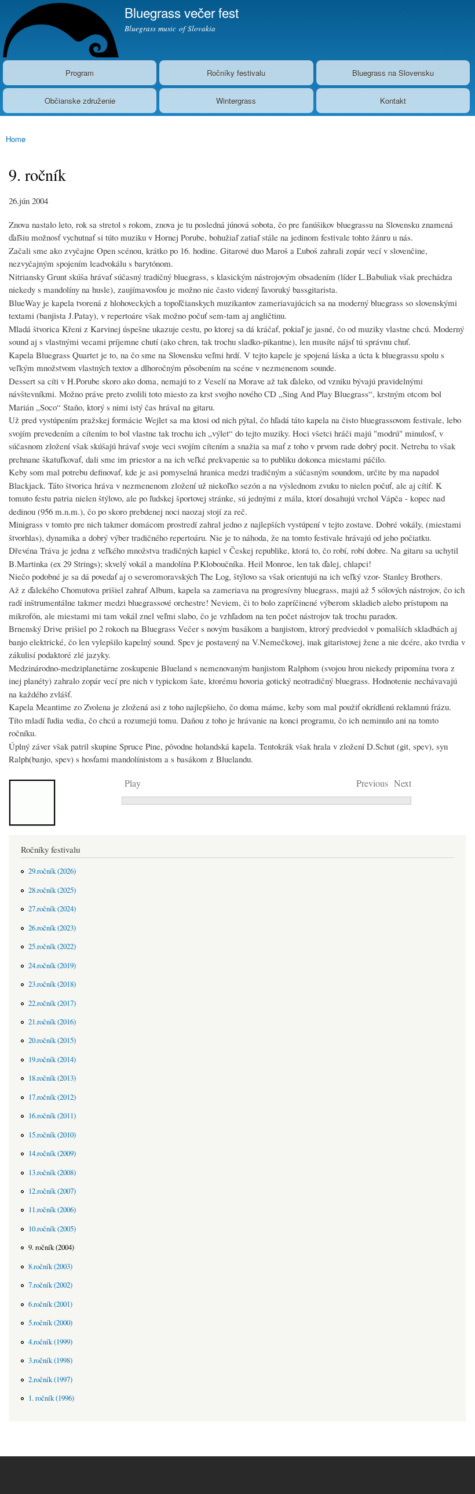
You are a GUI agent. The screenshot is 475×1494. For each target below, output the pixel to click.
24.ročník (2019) (52, 965)
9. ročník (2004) (51, 1247)
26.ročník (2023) (52, 928)
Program (79, 72)
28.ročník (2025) (52, 890)
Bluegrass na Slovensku (393, 72)
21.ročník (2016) (52, 1022)
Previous (372, 783)
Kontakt (393, 100)
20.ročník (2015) (52, 1040)
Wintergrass (236, 100)
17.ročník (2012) (52, 1097)
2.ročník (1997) (50, 1379)
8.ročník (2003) (50, 1266)
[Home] (59, 30)
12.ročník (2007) (52, 1191)
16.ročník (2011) (52, 1116)
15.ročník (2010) (52, 1135)
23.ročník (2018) (52, 984)
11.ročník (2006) (52, 1210)
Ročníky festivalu (236, 72)
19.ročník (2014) (52, 1059)
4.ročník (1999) (50, 1342)
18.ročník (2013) (52, 1078)
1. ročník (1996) (51, 1398)
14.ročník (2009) (52, 1153)
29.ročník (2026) (52, 871)
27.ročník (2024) (52, 909)
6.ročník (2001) (50, 1304)
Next (402, 783)
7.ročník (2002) (50, 1285)
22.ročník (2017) (52, 1003)
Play (133, 783)
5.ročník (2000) (50, 1323)
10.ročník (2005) (52, 1229)
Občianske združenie (80, 100)
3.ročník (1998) (50, 1360)
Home (15, 138)
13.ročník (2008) (52, 1172)
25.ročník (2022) (52, 946)
